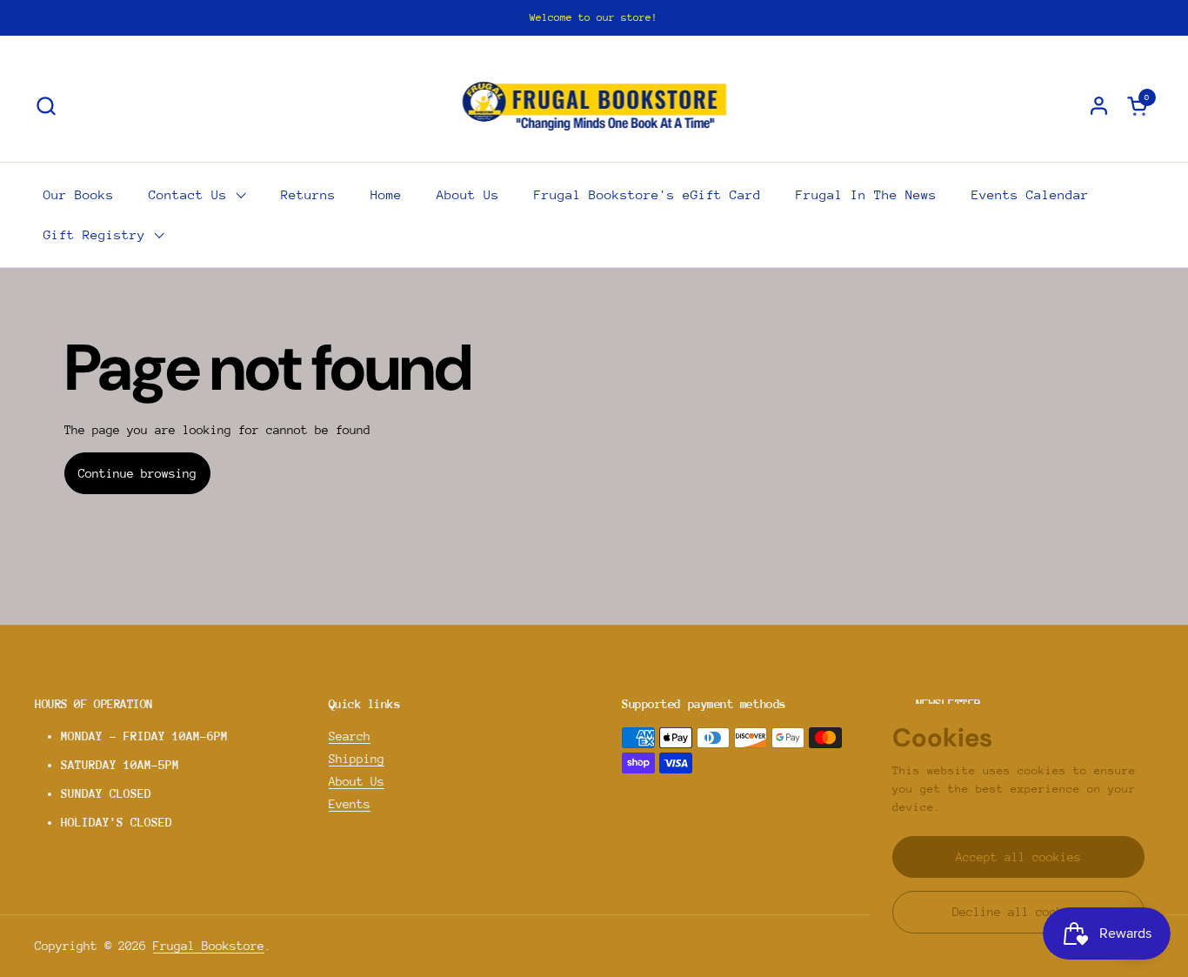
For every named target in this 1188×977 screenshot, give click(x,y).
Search (349, 736)
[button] (46, 106)
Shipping (356, 759)
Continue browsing (137, 473)
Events (349, 804)
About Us (356, 781)
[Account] (1099, 106)
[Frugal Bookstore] (594, 105)
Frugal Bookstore (208, 946)
